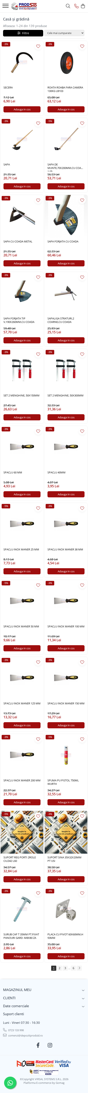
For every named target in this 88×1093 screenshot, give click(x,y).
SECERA (8, 87)
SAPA (6, 164)
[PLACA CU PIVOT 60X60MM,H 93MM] (66, 909)
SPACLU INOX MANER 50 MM (21, 626)
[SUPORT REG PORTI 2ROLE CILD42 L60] (22, 832)
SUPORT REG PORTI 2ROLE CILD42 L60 (19, 859)
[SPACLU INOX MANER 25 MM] (22, 524)
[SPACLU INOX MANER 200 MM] (22, 755)
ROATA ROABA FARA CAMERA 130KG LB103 (65, 89)
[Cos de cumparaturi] (83, 6)
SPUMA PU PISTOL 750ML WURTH (63, 782)
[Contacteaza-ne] (76, 6)
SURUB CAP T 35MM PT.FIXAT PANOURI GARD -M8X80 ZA (21, 936)
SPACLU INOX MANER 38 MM (65, 549)
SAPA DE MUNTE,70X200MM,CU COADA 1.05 (66, 167)
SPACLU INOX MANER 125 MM (22, 703)
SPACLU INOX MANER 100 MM (66, 626)
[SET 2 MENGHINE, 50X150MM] (22, 370)
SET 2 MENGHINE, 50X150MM (21, 395)
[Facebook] (38, 1045)
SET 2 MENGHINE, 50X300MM (65, 395)
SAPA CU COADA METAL (17, 241)
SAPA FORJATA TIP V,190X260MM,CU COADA (18, 320)
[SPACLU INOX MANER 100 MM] (66, 601)
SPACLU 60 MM (12, 472)
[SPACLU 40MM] (66, 447)
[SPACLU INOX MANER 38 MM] (66, 524)
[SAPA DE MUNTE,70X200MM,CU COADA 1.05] (66, 139)
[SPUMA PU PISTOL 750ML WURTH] (66, 755)
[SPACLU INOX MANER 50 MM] (22, 601)
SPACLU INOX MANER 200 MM (22, 780)
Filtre (24, 33)
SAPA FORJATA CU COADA (62, 241)
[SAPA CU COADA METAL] (22, 216)
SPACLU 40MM (56, 472)
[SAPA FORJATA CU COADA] (66, 216)
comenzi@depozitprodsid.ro (25, 1035)
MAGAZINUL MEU (17, 989)
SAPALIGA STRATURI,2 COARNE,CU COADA (60, 320)
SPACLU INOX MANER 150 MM (66, 703)
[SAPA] (22, 139)
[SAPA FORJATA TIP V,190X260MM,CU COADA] (22, 293)
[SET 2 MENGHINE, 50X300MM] (66, 370)
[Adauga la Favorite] (38, 46)
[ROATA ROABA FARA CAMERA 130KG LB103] (66, 62)
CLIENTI (9, 998)
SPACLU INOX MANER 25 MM (21, 549)
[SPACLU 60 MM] (22, 447)
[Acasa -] (24, 6)
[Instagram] (50, 1045)
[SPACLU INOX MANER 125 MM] (22, 678)
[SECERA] (22, 62)
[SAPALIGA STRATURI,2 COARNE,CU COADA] (66, 293)
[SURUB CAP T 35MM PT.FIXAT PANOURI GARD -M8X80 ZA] (22, 909)
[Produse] (5, 6)
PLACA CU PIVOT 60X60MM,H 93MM (65, 936)
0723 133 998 (16, 1030)
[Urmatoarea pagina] (79, 968)
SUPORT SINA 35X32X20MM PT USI (64, 859)
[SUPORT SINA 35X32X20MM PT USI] (66, 832)
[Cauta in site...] (68, 6)
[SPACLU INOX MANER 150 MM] (66, 678)
